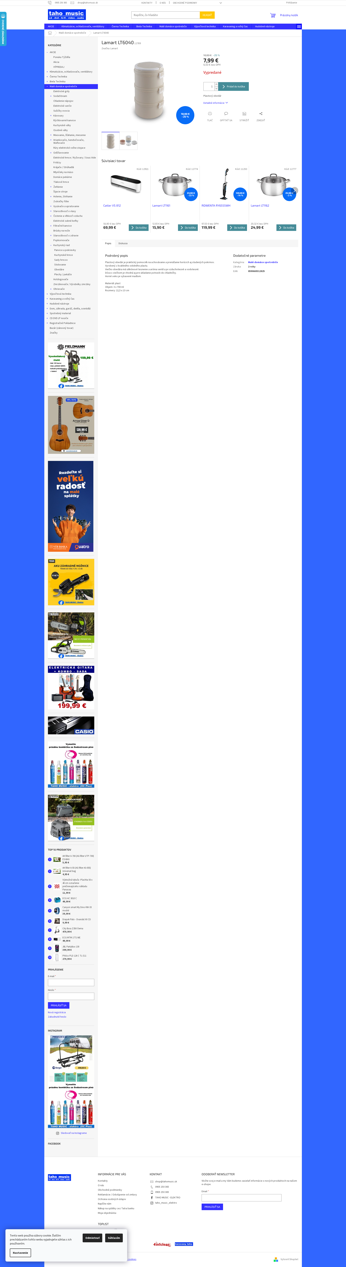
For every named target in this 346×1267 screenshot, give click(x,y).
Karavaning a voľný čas (62, 299)
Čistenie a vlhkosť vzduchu (67, 216)
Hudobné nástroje (59, 304)
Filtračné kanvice (62, 226)
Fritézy (57, 162)
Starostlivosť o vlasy (64, 211)
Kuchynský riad (61, 245)
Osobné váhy (60, 130)
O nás (163, 3)
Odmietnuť (92, 1238)
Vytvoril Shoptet (289, 1259)
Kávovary (58, 116)
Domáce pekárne (62, 177)
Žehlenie (58, 187)
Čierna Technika (58, 76)
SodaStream (60, 96)
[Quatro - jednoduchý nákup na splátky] (70, 506)
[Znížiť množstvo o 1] (216, 88)
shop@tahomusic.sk (166, 1181)
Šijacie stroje (60, 191)
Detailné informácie (213, 103)
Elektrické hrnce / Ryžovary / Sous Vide (74, 158)
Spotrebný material (60, 313)
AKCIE (53, 52)
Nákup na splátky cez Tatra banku (116, 1208)
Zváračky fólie (61, 201)
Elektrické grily (61, 91)
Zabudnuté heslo (57, 1017)
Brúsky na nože (61, 231)
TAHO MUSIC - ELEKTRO (167, 1197)
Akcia (56, 62)
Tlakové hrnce (61, 182)
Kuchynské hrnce (63, 255)
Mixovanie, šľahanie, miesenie (69, 135)
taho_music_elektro (166, 1203)
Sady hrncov (61, 260)
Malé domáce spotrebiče (63, 86)
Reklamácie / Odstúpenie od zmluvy (117, 1195)
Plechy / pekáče (63, 274)
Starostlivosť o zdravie (65, 235)
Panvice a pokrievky (65, 250)
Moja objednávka (107, 1213)
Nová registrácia (57, 1012)
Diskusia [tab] (123, 243)
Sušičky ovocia (61, 111)
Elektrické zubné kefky (65, 221)
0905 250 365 (162, 1187)
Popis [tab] (108, 243)
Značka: (110, 48)
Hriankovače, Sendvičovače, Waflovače (68, 141)
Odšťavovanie (61, 153)
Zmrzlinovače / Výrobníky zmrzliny (71, 284)
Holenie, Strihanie (62, 196)
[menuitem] (51, 26)
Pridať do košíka (236, 86)
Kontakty (146, 3)
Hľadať (207, 15)
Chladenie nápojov (63, 101)
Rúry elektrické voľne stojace (69, 148)
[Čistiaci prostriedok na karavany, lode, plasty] (162, 1244)
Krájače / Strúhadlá (63, 167)
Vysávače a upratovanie (66, 206)
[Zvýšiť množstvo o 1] (216, 84)
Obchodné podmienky (185, 3)
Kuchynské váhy (62, 125)
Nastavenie (20, 1253)
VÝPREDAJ (58, 67)
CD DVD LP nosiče (59, 318)
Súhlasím (114, 1238)
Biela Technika (57, 81)
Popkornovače (61, 240)
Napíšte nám (104, 1204)
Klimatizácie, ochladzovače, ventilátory (71, 72)
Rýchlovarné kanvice (64, 120)
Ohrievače (59, 289)
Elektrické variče (62, 106)
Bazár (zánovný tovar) (61, 328)
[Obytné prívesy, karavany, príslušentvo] (184, 1244)
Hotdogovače (60, 279)
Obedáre (59, 269)
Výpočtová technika (60, 294)
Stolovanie (60, 265)
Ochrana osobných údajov (112, 1199)
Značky (54, 333)
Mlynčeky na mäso (63, 172)
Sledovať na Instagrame (74, 1133)
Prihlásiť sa (58, 1005)
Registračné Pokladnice (63, 323)
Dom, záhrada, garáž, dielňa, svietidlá (70, 308)
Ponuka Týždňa (61, 57)
